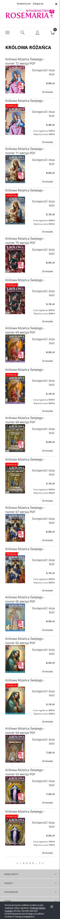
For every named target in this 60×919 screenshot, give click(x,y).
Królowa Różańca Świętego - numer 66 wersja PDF (25, 599)
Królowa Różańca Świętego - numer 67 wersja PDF (25, 510)
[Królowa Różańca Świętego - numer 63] (15, 832)
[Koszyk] (52, 32)
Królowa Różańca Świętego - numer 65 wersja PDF (25, 641)
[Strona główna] (30, 14)
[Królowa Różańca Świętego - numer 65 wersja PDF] (15, 659)
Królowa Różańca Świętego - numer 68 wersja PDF (25, 420)
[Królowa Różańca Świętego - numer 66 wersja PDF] (15, 617)
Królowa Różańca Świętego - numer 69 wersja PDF (25, 330)
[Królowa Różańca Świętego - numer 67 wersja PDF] (15, 528)
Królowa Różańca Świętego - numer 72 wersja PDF (25, 61)
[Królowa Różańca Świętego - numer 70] (15, 300)
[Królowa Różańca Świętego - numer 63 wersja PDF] (15, 790)
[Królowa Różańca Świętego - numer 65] (15, 700)
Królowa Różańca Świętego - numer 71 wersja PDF (25, 151)
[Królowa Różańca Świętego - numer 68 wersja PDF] (15, 438)
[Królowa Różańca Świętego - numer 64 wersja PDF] (15, 749)
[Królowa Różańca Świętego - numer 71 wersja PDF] (15, 169)
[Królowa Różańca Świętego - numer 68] (15, 479)
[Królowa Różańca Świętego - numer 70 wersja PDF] (15, 259)
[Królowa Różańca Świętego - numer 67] (15, 569)
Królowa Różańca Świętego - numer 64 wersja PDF (25, 730)
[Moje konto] (37, 32)
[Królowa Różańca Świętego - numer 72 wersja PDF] (15, 79)
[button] (7, 32)
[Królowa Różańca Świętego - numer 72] (15, 121)
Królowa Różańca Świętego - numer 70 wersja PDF (25, 240)
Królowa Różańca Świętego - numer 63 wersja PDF (25, 772)
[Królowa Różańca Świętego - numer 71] (15, 210)
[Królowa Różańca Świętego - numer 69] (15, 390)
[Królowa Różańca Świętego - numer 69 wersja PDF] (15, 348)
